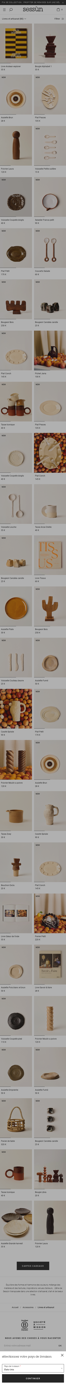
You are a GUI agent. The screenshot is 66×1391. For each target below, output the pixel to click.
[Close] (62, 1355)
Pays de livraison (11, 1366)
